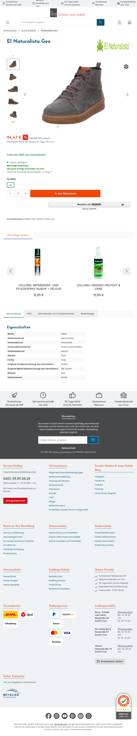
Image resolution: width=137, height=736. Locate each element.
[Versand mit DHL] (10, 614)
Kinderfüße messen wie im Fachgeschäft (68, 510)
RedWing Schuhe (57, 580)
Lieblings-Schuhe (59, 569)
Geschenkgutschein (12, 537)
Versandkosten (60, 724)
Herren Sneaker (10, 580)
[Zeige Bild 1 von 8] (57, 126)
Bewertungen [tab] (87, 313)
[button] (89, 206)
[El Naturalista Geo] (76, 94)
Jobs (51, 497)
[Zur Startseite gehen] (68, 12)
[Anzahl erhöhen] (25, 193)
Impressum (54, 489)
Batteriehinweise (57, 505)
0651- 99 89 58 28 (16, 478)
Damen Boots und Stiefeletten (63, 533)
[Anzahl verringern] (10, 193)
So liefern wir (9, 545)
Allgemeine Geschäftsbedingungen (66, 472)
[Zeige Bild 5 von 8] (79, 126)
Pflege (52, 501)
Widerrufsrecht (56, 485)
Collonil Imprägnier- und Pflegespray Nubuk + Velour (38, 287)
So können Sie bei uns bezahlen (18, 541)
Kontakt (52, 493)
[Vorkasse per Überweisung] (56, 623)
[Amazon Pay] (68, 614)
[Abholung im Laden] (10, 623)
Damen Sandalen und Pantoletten (65, 541)
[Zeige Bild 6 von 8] (84, 126)
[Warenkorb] (129, 22)
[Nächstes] (127, 94)
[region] (68, 94)
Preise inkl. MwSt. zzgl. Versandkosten (26, 154)
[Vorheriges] (25, 94)
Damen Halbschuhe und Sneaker (64, 537)
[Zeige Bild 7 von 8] (89, 126)
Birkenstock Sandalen (59, 589)
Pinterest (99, 489)
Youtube (99, 485)
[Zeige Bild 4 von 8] (73, 126)
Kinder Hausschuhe (104, 545)
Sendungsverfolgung (13, 549)
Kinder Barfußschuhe (105, 533)
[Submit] (93, 440)
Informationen (58, 466)
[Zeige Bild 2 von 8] (63, 126)
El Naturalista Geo (49, 30)
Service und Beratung (13, 533)
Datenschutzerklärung (62, 452)
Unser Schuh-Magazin (105, 493)
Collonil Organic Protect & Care (98, 287)
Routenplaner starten (111, 661)
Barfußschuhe (55, 576)
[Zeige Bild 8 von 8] (95, 126)
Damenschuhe (58, 526)
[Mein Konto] (119, 22)
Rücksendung (10, 553)
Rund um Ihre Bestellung (18, 526)
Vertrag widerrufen (15, 500)
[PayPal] (54, 614)
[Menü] (7, 22)
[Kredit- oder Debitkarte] (60, 633)
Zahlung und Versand (59, 481)
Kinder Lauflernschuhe (105, 537)
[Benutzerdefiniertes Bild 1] (11, 693)
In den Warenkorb (65, 193)
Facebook (99, 481)
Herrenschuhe (12, 569)
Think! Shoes (55, 585)
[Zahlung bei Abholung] (56, 642)
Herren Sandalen (11, 585)
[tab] (13, 314)
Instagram (99, 477)
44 (10, 185)
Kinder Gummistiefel (104, 541)
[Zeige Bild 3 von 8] (68, 126)
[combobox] (59, 22)
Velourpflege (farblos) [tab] (18, 235)
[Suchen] (100, 22)
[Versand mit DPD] (27, 614)
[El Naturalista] (113, 45)
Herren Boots (9, 576)
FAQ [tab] (29, 313)
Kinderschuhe (103, 526)
